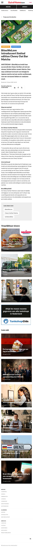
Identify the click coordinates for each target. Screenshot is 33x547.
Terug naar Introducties (9, 17)
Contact (3, 525)
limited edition (9, 216)
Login (30, 2)
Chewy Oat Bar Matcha (11, 213)
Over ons (3, 523)
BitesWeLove (8, 209)
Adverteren (4, 527)
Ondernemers (4, 10)
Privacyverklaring (6, 532)
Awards (24, 6)
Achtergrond (4, 506)
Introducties (16, 46)
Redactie (3, 82)
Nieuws (8, 6)
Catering (3, 498)
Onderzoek (4, 501)
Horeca (3, 494)
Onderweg (4, 491)
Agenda (3, 512)
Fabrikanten (23, 10)
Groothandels (14, 10)
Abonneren (4, 530)
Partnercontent (5, 517)
